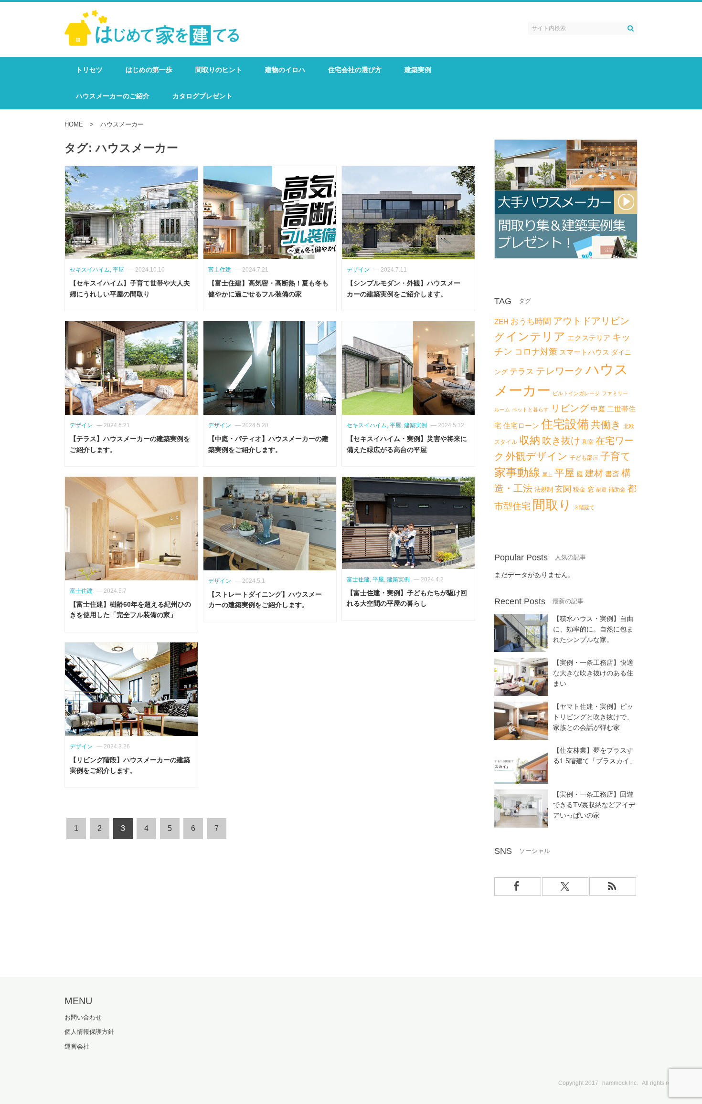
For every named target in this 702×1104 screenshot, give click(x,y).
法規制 (543, 489)
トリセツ (89, 70)
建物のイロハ (285, 70)
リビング (570, 408)
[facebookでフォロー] (517, 886)
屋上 (547, 474)
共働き (606, 425)
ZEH (501, 322)
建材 (594, 473)
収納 (529, 440)
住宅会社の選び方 (355, 70)
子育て (615, 456)
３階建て (584, 507)
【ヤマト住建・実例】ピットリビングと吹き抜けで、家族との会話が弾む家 (593, 717)
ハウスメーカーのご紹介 (112, 96)
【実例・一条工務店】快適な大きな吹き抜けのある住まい (593, 673)
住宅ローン (521, 426)
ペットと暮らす (530, 409)
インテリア (535, 336)
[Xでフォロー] (565, 886)
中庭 (598, 409)
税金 (579, 489)
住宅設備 (565, 424)
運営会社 (76, 1046)
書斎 (612, 474)
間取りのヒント (218, 70)
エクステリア (588, 338)
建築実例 (417, 70)
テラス (522, 371)
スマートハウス (584, 352)
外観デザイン (537, 456)
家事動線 (517, 472)
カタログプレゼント (202, 96)
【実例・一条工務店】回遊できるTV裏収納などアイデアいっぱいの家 (594, 804)
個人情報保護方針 (89, 1031)
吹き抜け (561, 440)
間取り (552, 505)
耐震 (601, 490)
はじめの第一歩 (149, 70)
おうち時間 (531, 321)
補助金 (617, 489)
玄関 (563, 489)
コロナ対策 (535, 352)
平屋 (564, 472)
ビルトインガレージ (576, 393)
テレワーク (560, 371)
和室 (588, 442)
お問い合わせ (83, 1017)
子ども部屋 (584, 457)
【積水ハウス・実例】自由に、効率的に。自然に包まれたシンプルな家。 (593, 629)
